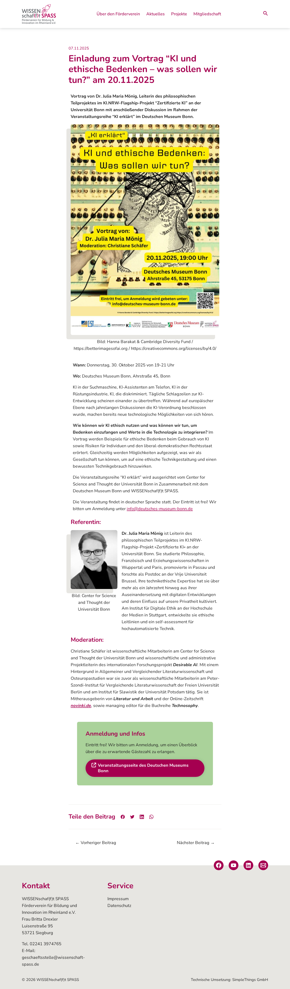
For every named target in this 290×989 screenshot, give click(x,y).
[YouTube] (233, 865)
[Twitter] (132, 816)
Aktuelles (155, 14)
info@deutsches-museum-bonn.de (160, 509)
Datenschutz (119, 905)
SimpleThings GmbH (250, 979)
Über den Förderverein (118, 14)
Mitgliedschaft (207, 14)
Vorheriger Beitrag (95, 843)
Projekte (179, 14)
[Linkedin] (142, 816)
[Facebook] (123, 816)
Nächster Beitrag (196, 843)
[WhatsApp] (151, 816)
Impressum (118, 899)
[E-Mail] (263, 865)
